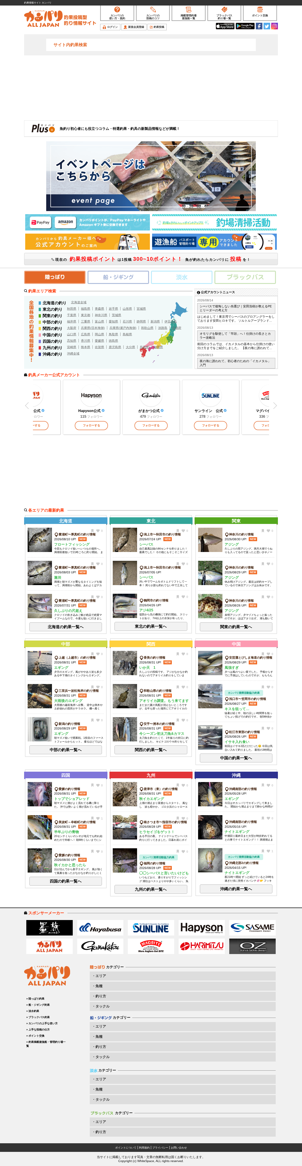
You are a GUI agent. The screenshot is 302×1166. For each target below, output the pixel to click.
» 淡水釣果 (32, 1011)
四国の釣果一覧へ (66, 881)
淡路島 (162, 328)
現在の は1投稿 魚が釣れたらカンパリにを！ (152, 259)
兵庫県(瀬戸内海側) (122, 328)
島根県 (127, 334)
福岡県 (158, 347)
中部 (65, 644)
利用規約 (144, 1147)
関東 (236, 520)
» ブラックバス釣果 (38, 1017)
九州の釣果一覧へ (151, 889)
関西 (151, 644)
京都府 (176, 328)
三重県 (85, 321)
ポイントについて (125, 1147)
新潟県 (155, 321)
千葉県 (71, 315)
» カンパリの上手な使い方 (42, 1023)
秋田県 (71, 308)
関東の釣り (53, 316)
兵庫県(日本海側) (93, 328)
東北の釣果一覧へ (151, 626)
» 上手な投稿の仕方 (38, 1029)
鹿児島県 (115, 347)
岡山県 (99, 334)
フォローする (91, 425)
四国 (65, 775)
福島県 (85, 308)
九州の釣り (53, 348)
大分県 (130, 347)
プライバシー (160, 1147)
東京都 (85, 315)
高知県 (71, 340)
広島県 (85, 334)
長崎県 (144, 347)
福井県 (71, 321)
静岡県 (141, 321)
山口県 (71, 334)
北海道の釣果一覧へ (66, 627)
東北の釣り (53, 309)
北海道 (65, 520)
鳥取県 (113, 334)
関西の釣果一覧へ (151, 750)
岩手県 (113, 308)
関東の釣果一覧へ (236, 627)
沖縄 (236, 775)
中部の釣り (53, 322)
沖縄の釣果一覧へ (236, 889)
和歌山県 (147, 328)
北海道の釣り (55, 303)
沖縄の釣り (53, 354)
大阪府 (71, 328)
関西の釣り (53, 328)
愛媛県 (99, 340)
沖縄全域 (73, 353)
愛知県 (113, 321)
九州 (151, 775)
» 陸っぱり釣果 (35, 998)
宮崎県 (71, 347)
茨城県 (116, 315)
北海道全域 (78, 302)
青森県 (99, 308)
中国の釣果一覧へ (236, 758)
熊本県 (85, 347)
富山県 (99, 321)
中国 (236, 644)
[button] (275, 405)
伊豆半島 (170, 321)
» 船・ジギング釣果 (38, 1004)
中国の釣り (53, 335)
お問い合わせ (179, 1147)
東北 (151, 520)
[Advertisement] (151, 87)
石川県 (127, 321)
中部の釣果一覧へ (66, 750)
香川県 (85, 340)
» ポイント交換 (35, 1035)
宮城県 (141, 308)
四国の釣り (53, 341)
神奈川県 (101, 315)
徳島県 (113, 340)
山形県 (127, 308)
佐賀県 (99, 347)
